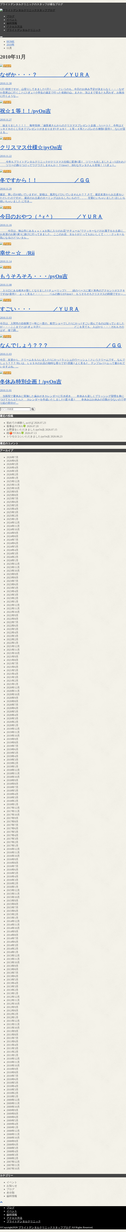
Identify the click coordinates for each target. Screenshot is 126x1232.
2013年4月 (12, 983)
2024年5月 (12, 546)
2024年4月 (12, 550)
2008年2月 (12, 1158)
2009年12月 (13, 1099)
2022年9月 (12, 615)
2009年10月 (13, 1106)
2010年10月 (13, 1065)
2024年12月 (13, 522)
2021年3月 (12, 677)
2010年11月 (13, 1062)
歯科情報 (12, 23)
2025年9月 (12, 491)
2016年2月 (12, 883)
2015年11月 (13, 893)
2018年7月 (12, 787)
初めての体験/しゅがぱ (26, 422)
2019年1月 (12, 766)
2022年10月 (13, 612)
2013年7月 (12, 972)
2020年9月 (12, 697)
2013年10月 (13, 962)
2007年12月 (13, 1161)
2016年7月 (12, 866)
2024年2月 (12, 557)
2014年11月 (13, 924)
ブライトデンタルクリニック (24, 30)
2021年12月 (13, 646)
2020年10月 (13, 694)
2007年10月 (13, 1168)
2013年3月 (12, 986)
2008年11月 (13, 1134)
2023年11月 (13, 567)
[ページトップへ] (1, 1202)
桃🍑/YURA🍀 (22, 433)
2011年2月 (12, 1051)
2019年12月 (13, 728)
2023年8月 (12, 577)
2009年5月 (12, 1120)
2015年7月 (12, 907)
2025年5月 (12, 505)
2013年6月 (12, 976)
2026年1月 (12, 478)
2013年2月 (12, 990)
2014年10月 (13, 928)
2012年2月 (12, 1014)
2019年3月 (12, 759)
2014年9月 (12, 931)
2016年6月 (12, 869)
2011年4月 (12, 1044)
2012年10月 (13, 1003)
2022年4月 (12, 632)
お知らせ (12, 1185)
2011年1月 (12, 1055)
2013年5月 (12, 979)
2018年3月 (12, 797)
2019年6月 (12, 749)
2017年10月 (13, 814)
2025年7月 (12, 498)
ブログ (10, 16)
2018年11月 (13, 773)
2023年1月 (12, 601)
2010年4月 (12, 1086)
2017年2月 (12, 842)
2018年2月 (12, 801)
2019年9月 (12, 739)
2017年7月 (12, 825)
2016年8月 (12, 862)
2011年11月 (13, 1024)
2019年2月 (12, 763)
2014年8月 (12, 935)
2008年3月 (12, 1154)
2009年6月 (12, 1117)
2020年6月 (12, 708)
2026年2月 (12, 474)
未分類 (10, 1192)
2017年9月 (12, 818)
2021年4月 (12, 673)
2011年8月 (12, 1034)
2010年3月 (12, 1089)
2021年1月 (12, 684)
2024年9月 (12, 532)
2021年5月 (12, 670)
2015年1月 (12, 917)
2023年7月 (12, 581)
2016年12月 (13, 849)
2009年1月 (12, 1127)
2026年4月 (12, 467)
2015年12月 (13, 890)
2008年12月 (13, 1130)
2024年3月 (12, 553)
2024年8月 (12, 536)
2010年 (10, 44)
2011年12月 (13, 1020)
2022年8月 (12, 618)
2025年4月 (12, 508)
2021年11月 (13, 649)
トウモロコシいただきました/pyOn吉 (34, 436)
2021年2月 (12, 680)
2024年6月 (12, 543)
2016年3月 (12, 880)
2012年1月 (12, 1017)
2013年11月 (13, 959)
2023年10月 (13, 570)
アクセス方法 (14, 26)
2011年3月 (12, 1048)
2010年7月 (12, 1075)
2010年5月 (12, 1082)
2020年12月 (13, 687)
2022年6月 (12, 625)
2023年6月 (12, 584)
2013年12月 (13, 955)
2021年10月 (13, 653)
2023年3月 (12, 594)
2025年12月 (13, 481)
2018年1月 (12, 804)
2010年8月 (12, 1072)
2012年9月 (12, 1007)
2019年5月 (12, 752)
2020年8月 (12, 701)
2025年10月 (13, 488)
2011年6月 (12, 1041)
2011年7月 (12, 1038)
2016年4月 (12, 876)
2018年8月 (12, 783)
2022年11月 (13, 608)
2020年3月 (12, 718)
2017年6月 (12, 828)
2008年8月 (12, 1141)
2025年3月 (12, 512)
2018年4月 (12, 794)
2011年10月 (13, 1027)
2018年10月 (13, 776)
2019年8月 (12, 742)
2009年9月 (12, 1110)
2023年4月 (12, 591)
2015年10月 (13, 897)
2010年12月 (13, 1058)
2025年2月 (12, 515)
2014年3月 (12, 945)
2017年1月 (12, 845)
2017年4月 (12, 835)
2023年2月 (12, 598)
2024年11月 (13, 526)
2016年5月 (12, 873)
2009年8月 (12, 1113)
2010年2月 (12, 1093)
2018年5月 (12, 790)
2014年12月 (13, 921)
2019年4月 (12, 756)
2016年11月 (13, 852)
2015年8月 (12, 904)
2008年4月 (12, 1151)
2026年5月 (12, 464)
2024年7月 (12, 539)
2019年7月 (12, 746)
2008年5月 (12, 1148)
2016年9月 (12, 859)
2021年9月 (12, 656)
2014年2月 (12, 948)
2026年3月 (12, 471)
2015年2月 (12, 914)
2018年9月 (12, 780)
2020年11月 (13, 691)
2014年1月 (12, 952)
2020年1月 (12, 725)
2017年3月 (12, 838)
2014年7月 (12, 938)
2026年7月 (12, 457)
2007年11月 (13, 1165)
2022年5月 (12, 629)
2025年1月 (12, 519)
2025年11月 (13, 484)
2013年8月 (12, 969)
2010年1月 (12, 1096)
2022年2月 (12, 639)
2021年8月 (12, 660)
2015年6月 (12, 910)
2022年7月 (12, 622)
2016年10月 (13, 855)
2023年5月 (12, 587)
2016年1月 (12, 886)
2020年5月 (12, 711)
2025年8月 (12, 495)
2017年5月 (12, 831)
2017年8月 (12, 821)
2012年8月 (12, 1010)
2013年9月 (12, 965)
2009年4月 (12, 1124)
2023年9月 (12, 574)
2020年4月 (12, 715)
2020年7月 (12, 704)
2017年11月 (13, 811)
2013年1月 (12, 993)
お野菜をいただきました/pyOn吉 (32, 429)
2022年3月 (12, 636)
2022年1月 (12, 642)
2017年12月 (13, 807)
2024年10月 (13, 529)
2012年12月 (13, 996)
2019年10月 (13, 735)
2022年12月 (13, 605)
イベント (12, 19)
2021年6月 (12, 666)
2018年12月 (13, 770)
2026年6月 (12, 460)
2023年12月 (13, 563)
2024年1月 (12, 560)
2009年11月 (13, 1103)
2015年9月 (12, 900)
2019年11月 (13, 732)
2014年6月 (12, 941)
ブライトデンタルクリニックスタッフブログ (44, 1227)
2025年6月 (12, 502)
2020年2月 (12, 721)
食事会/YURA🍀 (23, 426)
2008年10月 (13, 1137)
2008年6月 (12, 1144)
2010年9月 (12, 1069)
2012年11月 (13, 1000)
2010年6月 (12, 1079)
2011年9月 (12, 1031)
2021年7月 (12, 663)
